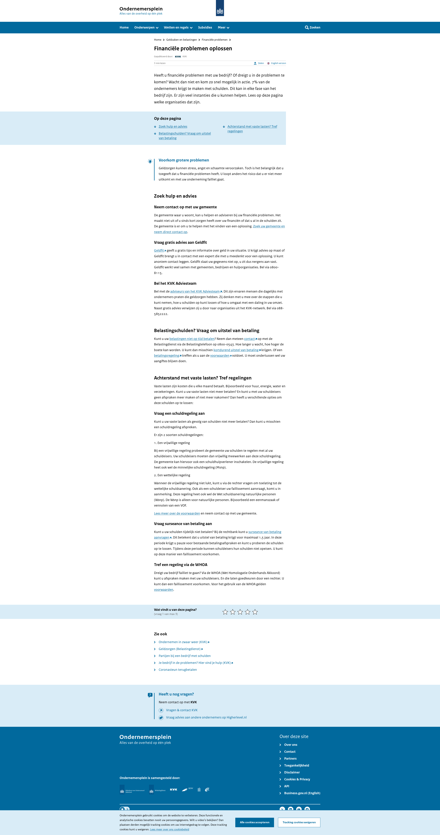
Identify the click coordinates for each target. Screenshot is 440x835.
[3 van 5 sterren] (241, 612)
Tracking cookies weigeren (299, 822)
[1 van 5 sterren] (226, 612)
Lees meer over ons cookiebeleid (169, 829)
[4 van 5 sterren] (248, 612)
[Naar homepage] (220, 8)
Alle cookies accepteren (254, 822)
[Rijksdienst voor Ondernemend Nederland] (132, 789)
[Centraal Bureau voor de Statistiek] (199, 789)
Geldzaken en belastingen (181, 40)
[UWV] (207, 789)
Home (157, 40)
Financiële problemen (215, 40)
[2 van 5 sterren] (233, 612)
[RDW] (187, 789)
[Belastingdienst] (157, 789)
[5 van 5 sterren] (256, 612)
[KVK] (173, 789)
